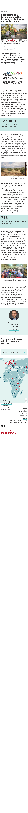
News (25, 417)
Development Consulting (10, 352)
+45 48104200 (6, 405)
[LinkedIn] (2, 426)
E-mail (14, 331)
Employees (23, 415)
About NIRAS (23, 411)
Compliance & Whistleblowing (18, 422)
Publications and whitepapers (18, 420)
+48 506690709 (14, 330)
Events (25, 419)
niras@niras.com (6, 407)
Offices (24, 413)
